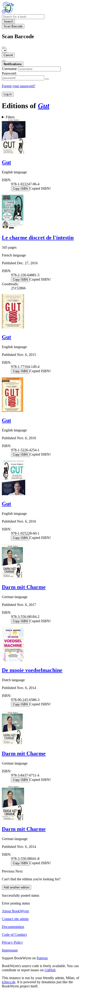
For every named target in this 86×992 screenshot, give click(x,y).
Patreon (42, 958)
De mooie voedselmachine (32, 670)
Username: (9, 69)
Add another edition (16, 887)
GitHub (49, 970)
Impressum (10, 950)
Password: (9, 73)
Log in (8, 94)
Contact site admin (15, 919)
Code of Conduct (14, 935)
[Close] (4, 47)
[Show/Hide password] (47, 79)
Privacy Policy (12, 942)
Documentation (13, 927)
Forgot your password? (18, 86)
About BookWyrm (15, 911)
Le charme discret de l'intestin (38, 238)
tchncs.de (8, 982)
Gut (6, 162)
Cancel (8, 55)
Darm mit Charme (24, 587)
